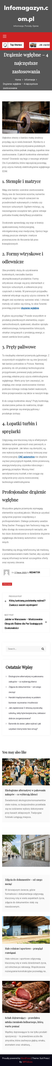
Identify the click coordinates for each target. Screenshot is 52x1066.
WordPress (26, 1058)
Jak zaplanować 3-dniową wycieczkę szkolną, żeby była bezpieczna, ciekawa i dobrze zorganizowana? (27, 713)
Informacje (7, 584)
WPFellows (27, 1062)
